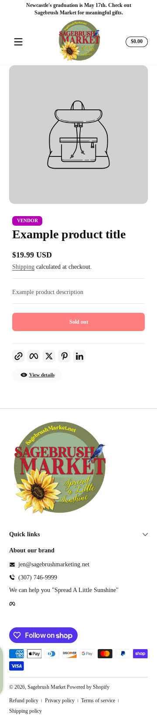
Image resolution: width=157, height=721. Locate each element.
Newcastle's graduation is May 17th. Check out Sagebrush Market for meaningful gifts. (78, 9)
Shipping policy (25, 711)
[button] (135, 42)
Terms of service (98, 700)
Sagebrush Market (46, 687)
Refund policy (23, 700)
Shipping (23, 267)
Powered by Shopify (88, 687)
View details (42, 374)
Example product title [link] (69, 234)
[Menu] (18, 42)
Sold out (78, 322)
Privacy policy (60, 700)
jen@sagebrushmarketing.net (53, 564)
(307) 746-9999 (37, 577)
